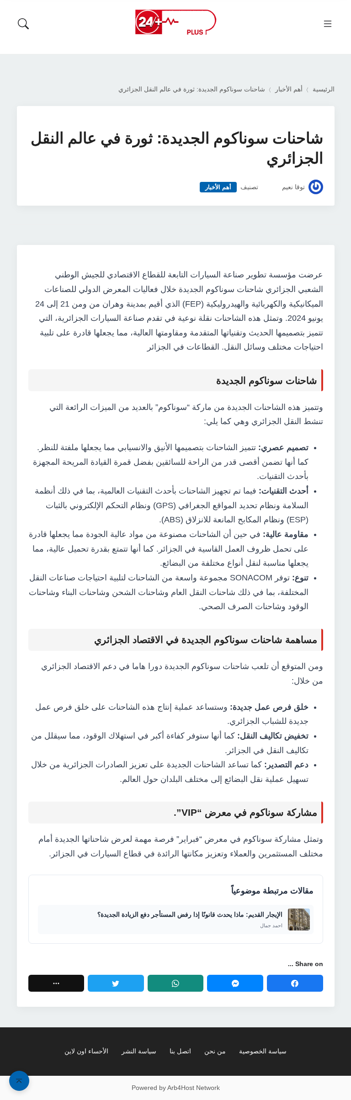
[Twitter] (116, 983)
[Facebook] (295, 983)
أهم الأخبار (289, 89)
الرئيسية (324, 89)
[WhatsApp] (176, 983)
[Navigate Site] (328, 24)
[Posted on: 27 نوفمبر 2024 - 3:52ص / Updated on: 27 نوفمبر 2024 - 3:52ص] (270, 187)
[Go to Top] (19, 1081)
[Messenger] (235, 983)
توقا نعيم (293, 187)
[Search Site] (23, 24)
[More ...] (56, 983)
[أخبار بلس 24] (175, 21)
